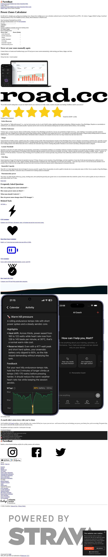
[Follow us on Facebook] (36, 457)
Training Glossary (5, 482)
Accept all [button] (89, 548)
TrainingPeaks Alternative (7, 474)
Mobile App (13, 3)
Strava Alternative (5, 477)
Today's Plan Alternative (7, 472)
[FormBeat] (6, 2)
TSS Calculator (4, 495)
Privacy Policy (22, 506)
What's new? (4, 485)
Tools (18, 3)
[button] (94, 552)
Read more (3, 180)
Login (2, 5)
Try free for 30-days (5, 430)
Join (5, 5)
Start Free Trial (4, 54)
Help (26, 3)
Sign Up (7, 464)
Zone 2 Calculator (5, 496)
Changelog (22, 3)
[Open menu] (8, 5)
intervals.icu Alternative (6, 478)
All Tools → (4, 204)
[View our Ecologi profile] (8, 501)
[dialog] (94, 543)
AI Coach (7, 3)
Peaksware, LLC (25, 555)
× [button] (104, 532)
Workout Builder (5, 491)
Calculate (3, 24)
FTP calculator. (22, 21)
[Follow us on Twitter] (60, 457)
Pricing (2, 468)
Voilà (10, 554)
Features (3, 3)
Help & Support (5, 481)
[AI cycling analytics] (6, 441)
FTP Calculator (4, 488)
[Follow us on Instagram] (12, 457)
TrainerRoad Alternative (7, 475)
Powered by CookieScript (94, 553)
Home (2, 8)
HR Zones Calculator (6, 492)
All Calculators (4, 498)
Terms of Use (14, 506)
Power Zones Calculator (7, 494)
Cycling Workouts (5, 489)
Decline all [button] (100, 548)
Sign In (2, 464)
